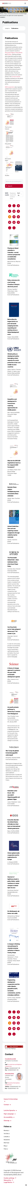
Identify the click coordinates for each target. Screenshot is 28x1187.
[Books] (18, 166)
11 (18, 211)
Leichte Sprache (9, 1110)
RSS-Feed (6, 1142)
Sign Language (9, 1114)
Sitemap (7, 1120)
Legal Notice (8, 1182)
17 (18, 222)
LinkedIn (6, 1136)
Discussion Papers (10, 52)
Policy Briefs (19, 52)
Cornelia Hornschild (10, 1059)
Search (10, 186)
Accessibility (8, 1117)
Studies (9, 54)
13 (14, 217)
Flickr (5, 1149)
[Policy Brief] (9, 136)
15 (9, 222)
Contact (6, 1104)
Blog (5, 1145)
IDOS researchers (9, 87)
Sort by (18, 194)
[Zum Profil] (19, 1076)
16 (14, 222)
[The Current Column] (9, 119)
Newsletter (7, 1139)
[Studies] (9, 167)
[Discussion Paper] (9, 151)
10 (14, 211)
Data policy (7, 1180)
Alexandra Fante (9, 1073)
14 (18, 217)
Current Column (16, 76)
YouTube (6, 1133)
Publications (14, 28)
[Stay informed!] (14, 1046)
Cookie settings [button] (9, 1178)
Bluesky (6, 1130)
